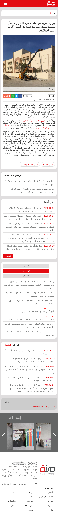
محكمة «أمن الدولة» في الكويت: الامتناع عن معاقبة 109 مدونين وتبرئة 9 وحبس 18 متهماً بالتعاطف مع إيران (30, 369)
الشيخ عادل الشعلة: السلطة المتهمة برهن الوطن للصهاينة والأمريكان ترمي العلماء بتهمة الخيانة (29, 217)
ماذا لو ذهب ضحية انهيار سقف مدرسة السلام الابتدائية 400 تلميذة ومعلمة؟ (30, 182)
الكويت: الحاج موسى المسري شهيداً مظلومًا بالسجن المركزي (29, 352)
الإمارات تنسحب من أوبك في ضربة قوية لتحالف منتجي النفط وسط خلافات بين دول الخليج (32, 360)
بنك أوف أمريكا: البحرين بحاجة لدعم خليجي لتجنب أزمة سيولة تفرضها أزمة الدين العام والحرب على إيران (29, 247)
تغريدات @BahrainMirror (43, 406)
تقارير (26, 265)
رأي (51, 510)
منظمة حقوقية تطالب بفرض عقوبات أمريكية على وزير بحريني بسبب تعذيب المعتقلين (32, 302)
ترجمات (26, 270)
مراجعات (12, 501)
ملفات (30, 510)
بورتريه (30, 501)
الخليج (7, 344)
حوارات (49, 505)
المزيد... (7, 256)
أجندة (14, 492)
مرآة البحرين (52, 3)
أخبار (51, 13)
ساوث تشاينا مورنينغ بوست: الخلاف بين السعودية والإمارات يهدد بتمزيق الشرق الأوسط (30, 294)
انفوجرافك (28, 505)
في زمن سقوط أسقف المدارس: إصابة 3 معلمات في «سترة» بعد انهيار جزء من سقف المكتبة (33, 190)
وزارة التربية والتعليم (29, 164)
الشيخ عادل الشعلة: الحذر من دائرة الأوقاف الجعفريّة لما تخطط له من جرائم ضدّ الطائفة (30, 209)
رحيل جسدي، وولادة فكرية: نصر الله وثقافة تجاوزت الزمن (31, 317)
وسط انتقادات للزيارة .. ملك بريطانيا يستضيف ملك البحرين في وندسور (30, 333)
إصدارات (15, 417)
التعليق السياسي (46, 497)
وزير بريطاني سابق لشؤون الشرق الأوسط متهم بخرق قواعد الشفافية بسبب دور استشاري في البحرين (30, 325)
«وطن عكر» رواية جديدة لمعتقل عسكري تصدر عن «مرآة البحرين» (20, 431)
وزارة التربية (48, 164)
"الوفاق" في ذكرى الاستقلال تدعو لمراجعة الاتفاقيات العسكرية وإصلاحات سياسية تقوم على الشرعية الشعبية (30, 227)
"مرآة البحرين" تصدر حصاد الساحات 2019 (42, 430)
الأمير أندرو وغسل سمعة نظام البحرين (38, 310)
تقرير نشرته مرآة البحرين (34, 120)
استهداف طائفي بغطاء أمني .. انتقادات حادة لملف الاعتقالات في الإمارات (30, 379)
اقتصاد (26, 275)
